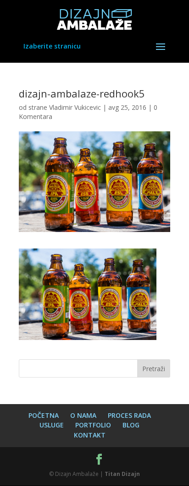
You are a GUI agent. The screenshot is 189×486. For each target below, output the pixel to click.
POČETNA (43, 415)
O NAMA (83, 415)
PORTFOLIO (93, 425)
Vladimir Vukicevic (75, 107)
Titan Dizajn (122, 474)
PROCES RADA (129, 415)
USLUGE (51, 425)
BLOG (130, 425)
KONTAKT (90, 435)
